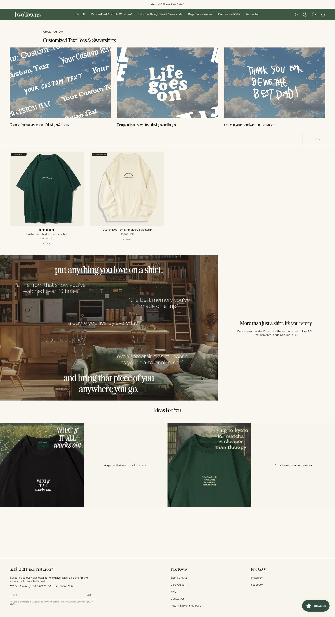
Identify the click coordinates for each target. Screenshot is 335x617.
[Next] (329, 465)
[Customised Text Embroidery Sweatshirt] (127, 189)
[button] (80, 14)
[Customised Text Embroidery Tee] (47, 189)
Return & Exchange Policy (186, 605)
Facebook (257, 584)
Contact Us (178, 598)
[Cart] (323, 14)
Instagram (257, 577)
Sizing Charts (179, 577)
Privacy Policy (66, 602)
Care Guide (178, 584)
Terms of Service (85, 602)
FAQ (173, 591)
